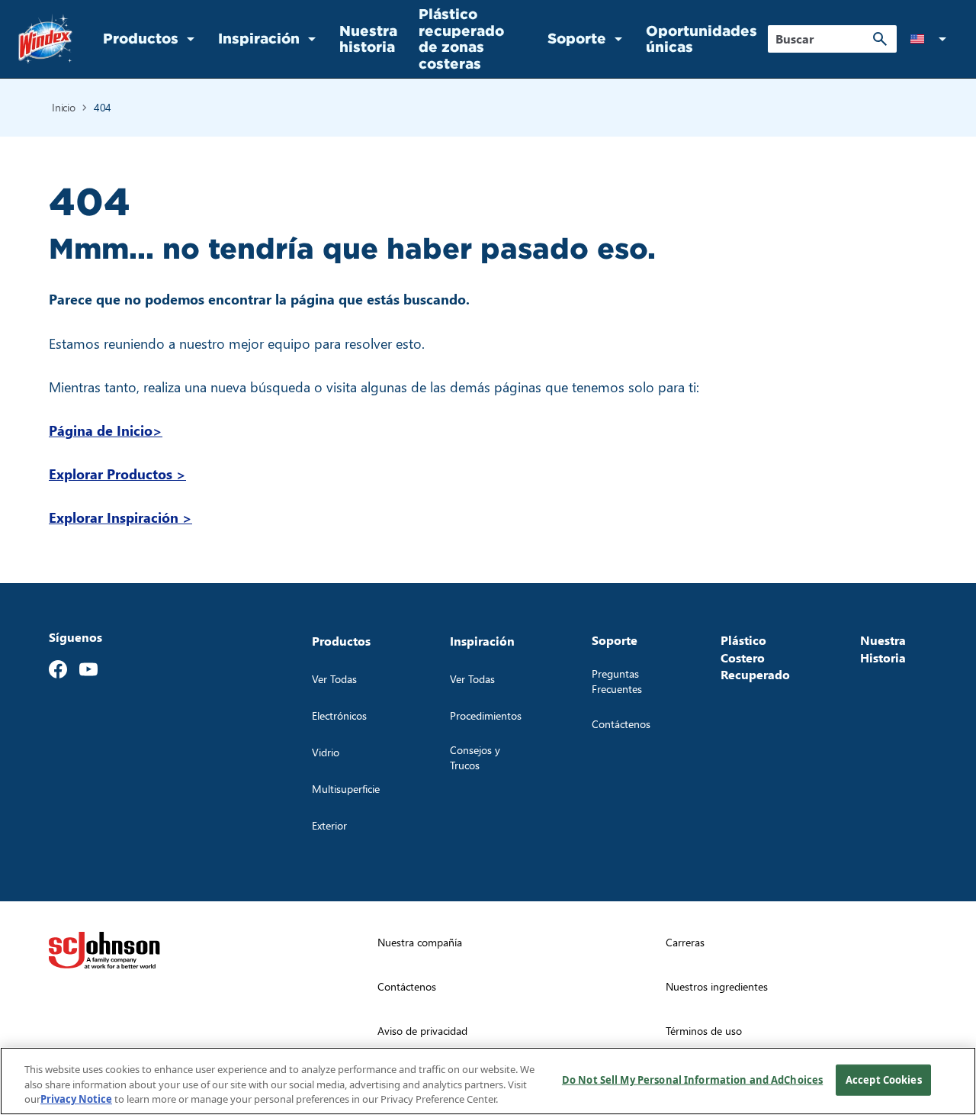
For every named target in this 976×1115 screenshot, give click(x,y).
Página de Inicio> (105, 430)
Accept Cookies (884, 1079)
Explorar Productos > (117, 473)
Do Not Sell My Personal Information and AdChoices (692, 1079)
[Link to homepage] (45, 39)
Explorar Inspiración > (120, 517)
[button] (931, 39)
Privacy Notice (76, 1099)
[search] (880, 39)
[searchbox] (823, 39)
